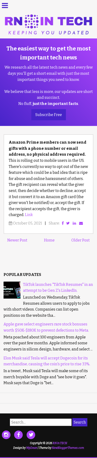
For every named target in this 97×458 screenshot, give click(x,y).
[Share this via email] (81, 223)
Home (49, 240)
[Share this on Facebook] (63, 223)
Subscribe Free (48, 114)
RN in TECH (60, 443)
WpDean (31, 448)
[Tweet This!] (68, 223)
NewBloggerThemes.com (68, 448)
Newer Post (17, 240)
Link (29, 214)
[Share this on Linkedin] (74, 223)
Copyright (36, 443)
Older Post (80, 240)
